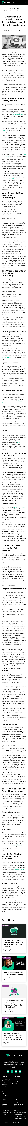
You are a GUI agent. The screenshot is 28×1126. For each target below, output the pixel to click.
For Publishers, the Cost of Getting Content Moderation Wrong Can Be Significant (13, 1004)
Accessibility (17, 1108)
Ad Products (5, 1102)
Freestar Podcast (6, 1112)
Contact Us (17, 1085)
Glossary (4, 1114)
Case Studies (5, 1110)
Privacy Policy (17, 1102)
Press (15, 1083)
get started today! (19, 869)
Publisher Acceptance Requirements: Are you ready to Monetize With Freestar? (13, 943)
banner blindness (17, 845)
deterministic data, (19, 507)
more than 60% (10, 178)
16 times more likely (7, 357)
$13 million (5, 130)
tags (18, 442)
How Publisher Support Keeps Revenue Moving (13, 974)
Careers (16, 1081)
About (15, 1079)
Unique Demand (18, 1114)
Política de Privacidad (20, 1112)
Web (3, 1089)
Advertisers (5, 1095)
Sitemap (16, 1110)
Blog (3, 1108)
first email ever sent (17, 114)
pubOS (4, 1086)
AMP (3, 1091)
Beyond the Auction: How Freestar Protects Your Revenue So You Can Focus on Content (12, 1036)
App (3, 1093)
